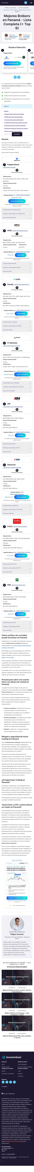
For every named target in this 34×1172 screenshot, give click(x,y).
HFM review (11, 255)
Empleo (3, 1071)
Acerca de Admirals (8, 513)
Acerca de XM (7, 451)
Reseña (6, 111)
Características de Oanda (10, 322)
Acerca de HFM (7, 271)
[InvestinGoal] (6, 2)
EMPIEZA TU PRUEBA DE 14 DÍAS (17, 898)
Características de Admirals (10, 505)
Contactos (20, 1076)
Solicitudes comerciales (8, 1073)
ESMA (3, 657)
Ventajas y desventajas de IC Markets (13, 387)
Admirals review (9, 497)
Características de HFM (9, 263)
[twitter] (3, 1082)
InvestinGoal (6, 10)
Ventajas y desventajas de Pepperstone (14, 213)
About (3, 1064)
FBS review (11, 614)
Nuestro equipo (6, 1067)
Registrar (20, 1073)
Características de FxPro (10, 564)
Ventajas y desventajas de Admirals (13, 509)
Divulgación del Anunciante (13, 1141)
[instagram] (14, 1082)
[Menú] (31, 3)
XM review (11, 435)
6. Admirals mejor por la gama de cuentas (16, 128)
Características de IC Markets (11, 383)
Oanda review (9, 313)
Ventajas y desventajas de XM (11, 447)
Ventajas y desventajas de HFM (11, 267)
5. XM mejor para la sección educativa (15, 125)
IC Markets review (8, 374)
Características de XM (9, 444)
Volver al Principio (17, 860)
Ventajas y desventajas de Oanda (12, 326)
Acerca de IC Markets (9, 390)
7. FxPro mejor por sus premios (12, 131)
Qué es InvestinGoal (23, 7)
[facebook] (6, 1082)
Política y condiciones (10, 7)
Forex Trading (14, 10)
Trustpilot (4, 1086)
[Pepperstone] (6, 58)
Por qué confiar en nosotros (25, 1067)
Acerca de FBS (7, 630)
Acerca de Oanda (7, 330)
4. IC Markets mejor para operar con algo (15, 122)
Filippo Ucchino (13, 36)
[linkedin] (10, 1082)
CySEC (12, 657)
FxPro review (10, 555)
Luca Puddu (26, 36)
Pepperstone (7, 53)
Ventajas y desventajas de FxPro (12, 568)
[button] (25, 2)
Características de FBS (9, 622)
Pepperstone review (16, 197)
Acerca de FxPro (7, 572)
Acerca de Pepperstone (9, 217)
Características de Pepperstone (12, 209)
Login (19, 1071)
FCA (19, 655)
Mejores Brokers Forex (24, 10)
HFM (31, 53)
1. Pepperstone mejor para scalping (14, 114)
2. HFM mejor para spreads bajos (13, 117)
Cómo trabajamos (22, 1064)
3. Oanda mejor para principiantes (13, 120)
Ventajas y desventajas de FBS (11, 626)
